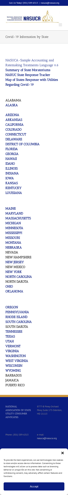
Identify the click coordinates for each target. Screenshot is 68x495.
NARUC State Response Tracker (27, 75)
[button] (62, 453)
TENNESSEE (13, 332)
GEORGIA (11, 154)
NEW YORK (13, 272)
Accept (34, 486)
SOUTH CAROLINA (18, 322)
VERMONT (12, 346)
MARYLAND (14, 213)
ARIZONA (12, 115)
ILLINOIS (11, 168)
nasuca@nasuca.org (50, 2)
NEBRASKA (13, 247)
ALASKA (11, 105)
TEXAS (10, 336)
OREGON (11, 307)
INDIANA (12, 173)
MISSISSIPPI (13, 233)
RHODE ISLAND (16, 317)
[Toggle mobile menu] (61, 25)
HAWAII (11, 159)
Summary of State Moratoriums (27, 70)
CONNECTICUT (15, 134)
